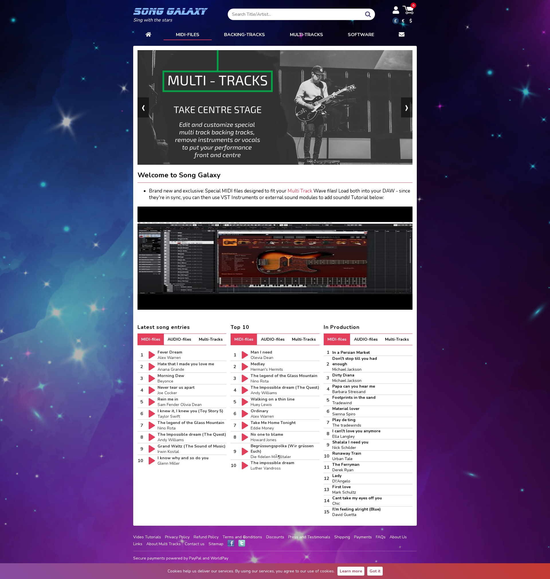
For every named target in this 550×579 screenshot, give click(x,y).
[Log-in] (395, 10)
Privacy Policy (177, 537)
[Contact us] (401, 35)
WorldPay (219, 558)
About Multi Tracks (163, 544)
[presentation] (143, 107)
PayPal (195, 558)
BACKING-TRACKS (244, 35)
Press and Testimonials (309, 537)
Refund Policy (206, 537)
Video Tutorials (147, 537)
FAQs (381, 537)
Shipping (342, 537)
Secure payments (149, 558)
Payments (363, 537)
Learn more (351, 571)
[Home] (148, 35)
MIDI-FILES (187, 35)
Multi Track (300, 191)
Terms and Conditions (242, 537)
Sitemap (216, 544)
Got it (375, 571)
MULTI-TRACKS (306, 35)
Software (361, 35)
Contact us (195, 544)
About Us (398, 537)
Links (137, 544)
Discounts (275, 537)
